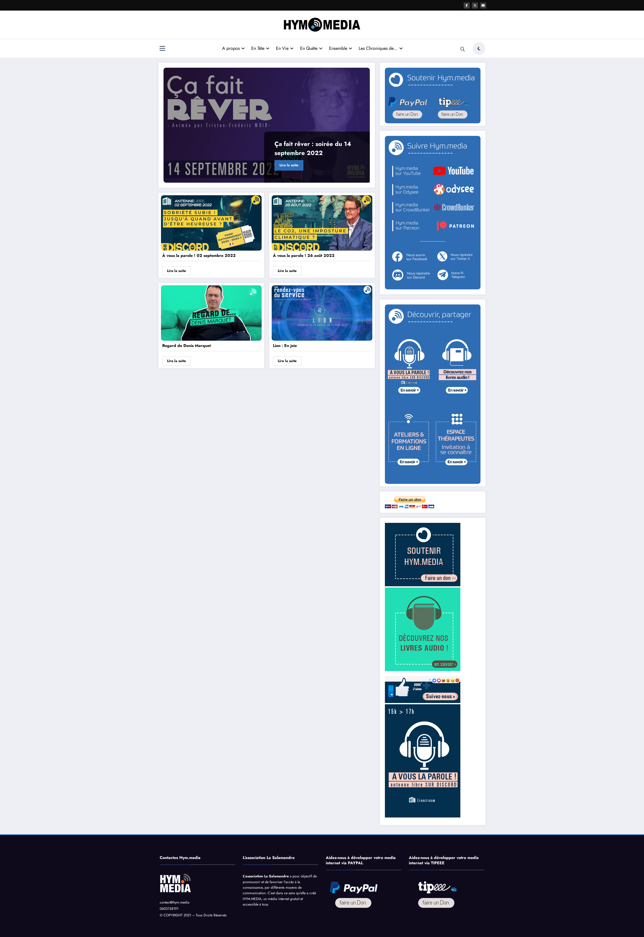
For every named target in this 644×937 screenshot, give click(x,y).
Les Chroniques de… (378, 48)
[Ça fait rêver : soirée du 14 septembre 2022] (267, 125)
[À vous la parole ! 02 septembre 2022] (211, 222)
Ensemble (338, 48)
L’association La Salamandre (266, 876)
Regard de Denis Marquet (186, 345)
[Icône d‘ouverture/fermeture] (162, 49)
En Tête (257, 48)
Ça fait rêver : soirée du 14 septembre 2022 (312, 148)
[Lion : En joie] (322, 313)
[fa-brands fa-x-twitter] (475, 6)
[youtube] (483, 6)
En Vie (282, 48)
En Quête (308, 48)
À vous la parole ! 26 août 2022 (304, 255)
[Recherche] (462, 49)
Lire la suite (288, 165)
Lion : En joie (285, 345)
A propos (231, 48)
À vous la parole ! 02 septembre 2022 (199, 255)
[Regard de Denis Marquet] (211, 313)
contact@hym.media (174, 902)
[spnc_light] (479, 48)
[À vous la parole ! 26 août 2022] (322, 222)
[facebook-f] (467, 6)
